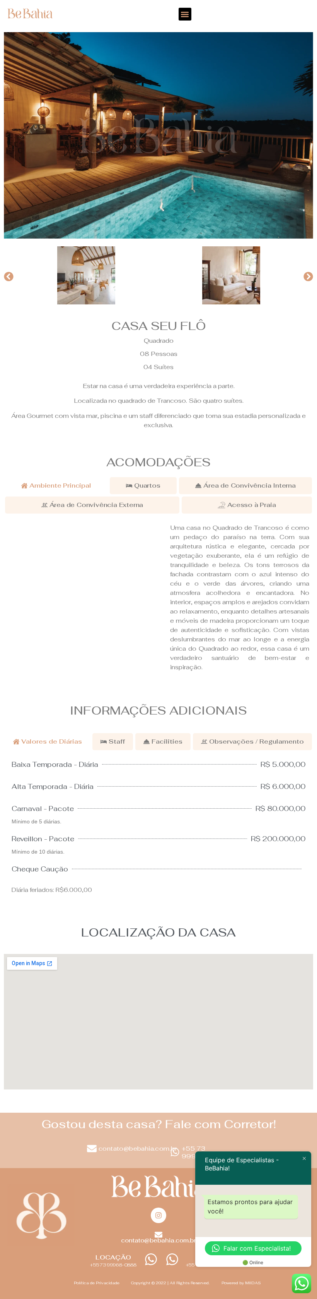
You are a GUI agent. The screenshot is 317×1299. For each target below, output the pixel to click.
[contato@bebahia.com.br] (92, 1148)
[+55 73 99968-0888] (175, 1152)
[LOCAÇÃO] (151, 1259)
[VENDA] (172, 1259)
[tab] (56, 485)
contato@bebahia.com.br (138, 1148)
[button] (185, 14)
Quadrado (159, 341)
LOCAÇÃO (113, 1257)
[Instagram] (158, 1215)
